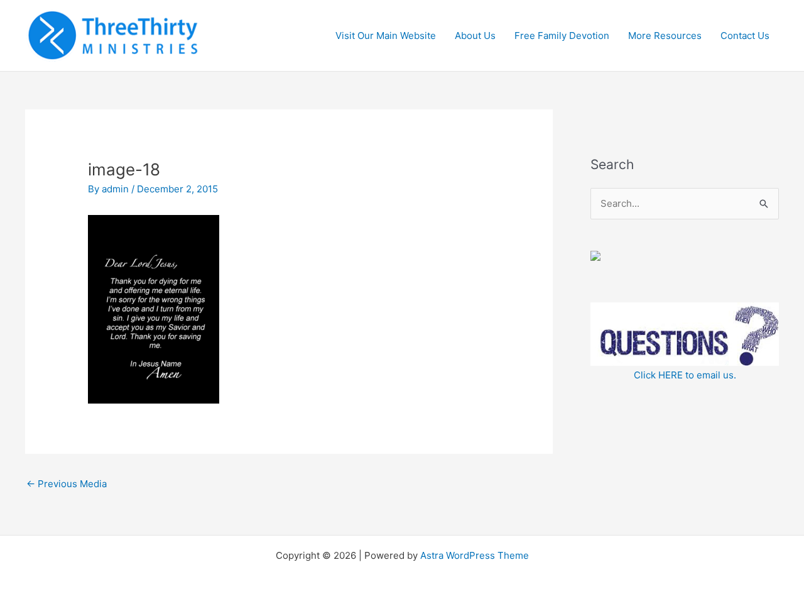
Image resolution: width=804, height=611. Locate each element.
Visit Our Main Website (385, 35)
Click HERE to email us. (685, 375)
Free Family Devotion (561, 35)
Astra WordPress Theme (474, 555)
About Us (475, 35)
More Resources (665, 35)
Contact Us (744, 35)
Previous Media (66, 484)
